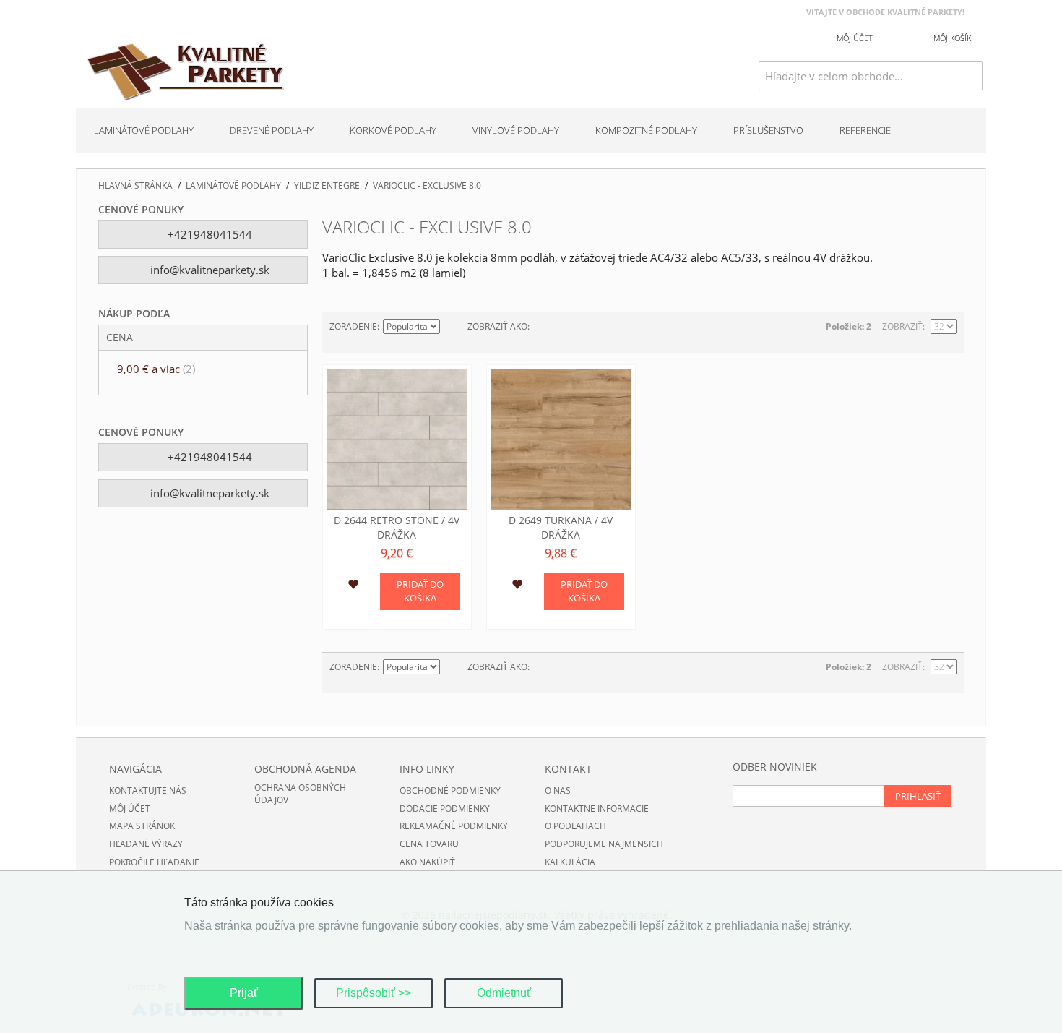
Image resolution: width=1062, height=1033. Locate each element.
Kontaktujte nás (147, 790)
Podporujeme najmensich (604, 844)
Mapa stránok (142, 826)
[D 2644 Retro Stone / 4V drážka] (397, 439)
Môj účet (129, 808)
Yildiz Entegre (327, 186)
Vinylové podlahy (515, 130)
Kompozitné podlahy (646, 130)
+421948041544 (208, 234)
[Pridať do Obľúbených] (353, 586)
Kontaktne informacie (597, 808)
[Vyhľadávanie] (971, 75)
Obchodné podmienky (450, 790)
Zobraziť (902, 326)
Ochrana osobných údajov (300, 793)
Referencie (865, 130)
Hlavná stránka (135, 186)
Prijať (244, 993)
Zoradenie (353, 326)
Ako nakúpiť (427, 862)
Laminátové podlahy (144, 130)
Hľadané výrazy (146, 844)
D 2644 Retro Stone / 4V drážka (396, 527)
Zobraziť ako (497, 326)
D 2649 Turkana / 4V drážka (561, 527)
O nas (558, 790)
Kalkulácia (570, 862)
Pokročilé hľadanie (154, 862)
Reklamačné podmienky (454, 826)
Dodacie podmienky (445, 808)
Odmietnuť (504, 993)
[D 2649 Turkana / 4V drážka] (561, 439)
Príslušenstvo (768, 130)
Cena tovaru (429, 844)
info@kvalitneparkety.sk (208, 269)
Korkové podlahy (393, 130)
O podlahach (575, 826)
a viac (156, 368)
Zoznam (569, 327)
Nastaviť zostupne (453, 327)
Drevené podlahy (272, 130)
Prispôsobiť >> (373, 993)
